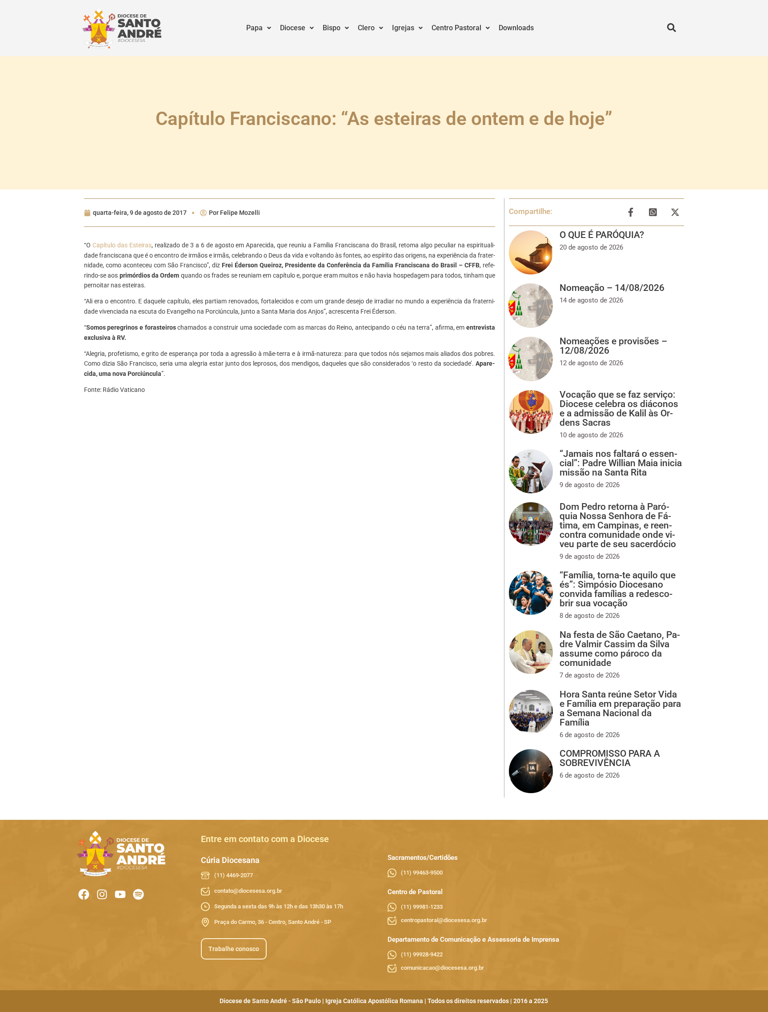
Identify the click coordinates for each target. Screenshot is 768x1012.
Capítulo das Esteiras (122, 245)
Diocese (292, 28)
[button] (259, 28)
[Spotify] (138, 894)
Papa (254, 28)
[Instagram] (102, 894)
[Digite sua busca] (671, 28)
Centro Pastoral (456, 28)
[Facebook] (84, 894)
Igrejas (403, 28)
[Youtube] (120, 894)
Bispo (331, 28)
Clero (366, 28)
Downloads (516, 28)
